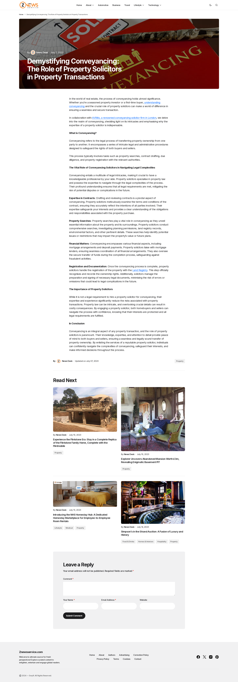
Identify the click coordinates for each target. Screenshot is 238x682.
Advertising (124, 655)
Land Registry (139, 270)
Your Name (69, 600)
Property (179, 361)
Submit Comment (74, 615)
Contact (137, 659)
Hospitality (161, 541)
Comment (68, 579)
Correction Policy (141, 655)
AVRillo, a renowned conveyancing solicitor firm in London (124, 117)
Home (21, 14)
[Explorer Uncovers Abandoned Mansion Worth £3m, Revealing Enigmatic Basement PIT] (153, 419)
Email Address (108, 600)
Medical (69, 528)
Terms (116, 659)
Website (143, 600)
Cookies (126, 659)
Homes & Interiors (145, 541)
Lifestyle (58, 528)
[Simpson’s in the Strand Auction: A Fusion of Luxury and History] (153, 502)
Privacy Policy (103, 659)
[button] (210, 5)
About (101, 655)
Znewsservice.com (31, 652)
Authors (111, 655)
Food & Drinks (128, 541)
